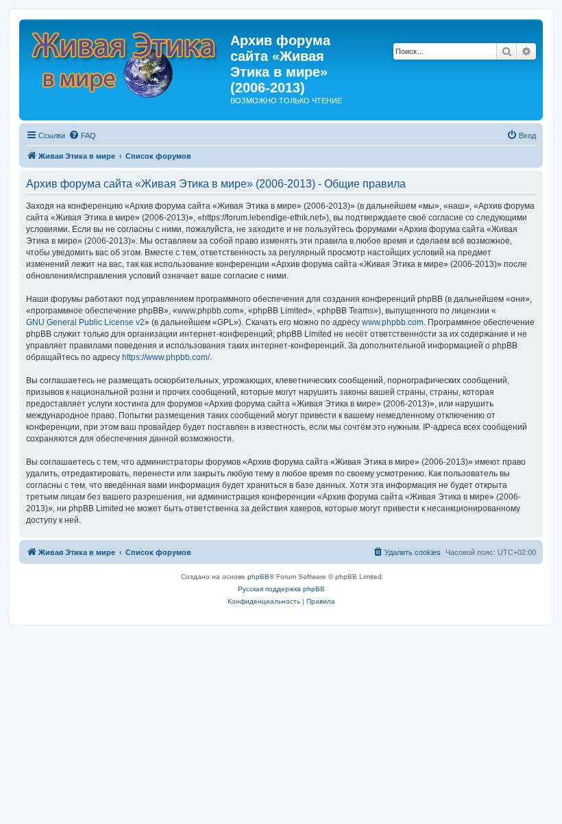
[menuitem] (82, 135)
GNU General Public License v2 (85, 322)
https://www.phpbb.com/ (166, 357)
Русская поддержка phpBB (281, 589)
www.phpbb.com (393, 322)
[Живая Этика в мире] (126, 61)
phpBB (258, 576)
